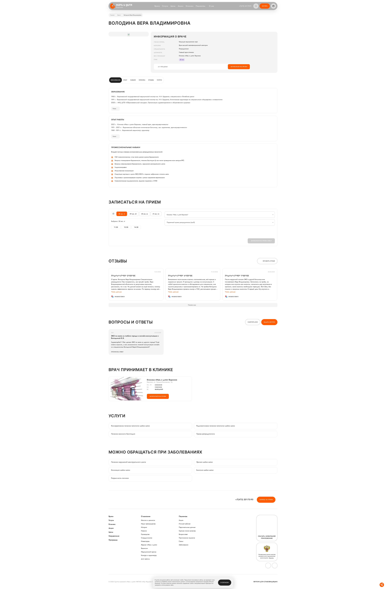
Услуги (165, 6)
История (144, 527)
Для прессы (145, 559)
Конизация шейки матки (120, 470)
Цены (172, 6)
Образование (115, 80)
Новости (144, 531)
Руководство (145, 534)
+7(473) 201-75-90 (245, 6)
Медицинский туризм (148, 552)
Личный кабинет (184, 524)
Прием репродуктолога (205, 434)
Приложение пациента (187, 538)
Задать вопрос (269, 322)
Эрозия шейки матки (204, 462)
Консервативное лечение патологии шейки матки (130, 426)
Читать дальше (116, 292)
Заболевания (183, 545)
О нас (211, 6)
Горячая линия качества (187, 531)
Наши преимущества (148, 524)
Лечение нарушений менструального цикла (128, 462)
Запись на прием (266, 500)
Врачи (157, 6)
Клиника (142, 80)
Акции (180, 6)
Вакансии (144, 548)
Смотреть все (253, 322)
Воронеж (119, 7)
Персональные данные (187, 527)
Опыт (125, 80)
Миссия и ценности (148, 520)
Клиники (189, 6)
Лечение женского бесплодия (123, 434)
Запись (264, 6)
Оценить (271, 558)
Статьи (181, 541)
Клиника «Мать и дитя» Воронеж (162, 380)
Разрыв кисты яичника (120, 478)
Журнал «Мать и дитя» (149, 545)
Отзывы (151, 80)
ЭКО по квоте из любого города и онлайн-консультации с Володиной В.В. (135, 337)
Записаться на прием (238, 67)
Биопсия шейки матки (205, 470)
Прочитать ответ (117, 352)
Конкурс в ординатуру (149, 555)
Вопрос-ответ (183, 534)
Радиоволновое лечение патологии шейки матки (215, 426)
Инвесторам (145, 541)
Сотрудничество (146, 538)
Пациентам (200, 6)
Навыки (133, 80)
